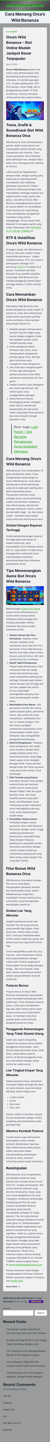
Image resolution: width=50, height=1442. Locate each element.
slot (5, 1416)
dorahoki (7, 1429)
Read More (13, 1287)
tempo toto (8, 1409)
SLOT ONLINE (11, 32)
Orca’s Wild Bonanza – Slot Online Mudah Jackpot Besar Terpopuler (19, 48)
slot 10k (7, 1396)
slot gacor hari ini (12, 1423)
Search (6, 1308)
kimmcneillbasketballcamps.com (25, 1264)
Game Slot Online (31, 609)
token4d (7, 1403)
